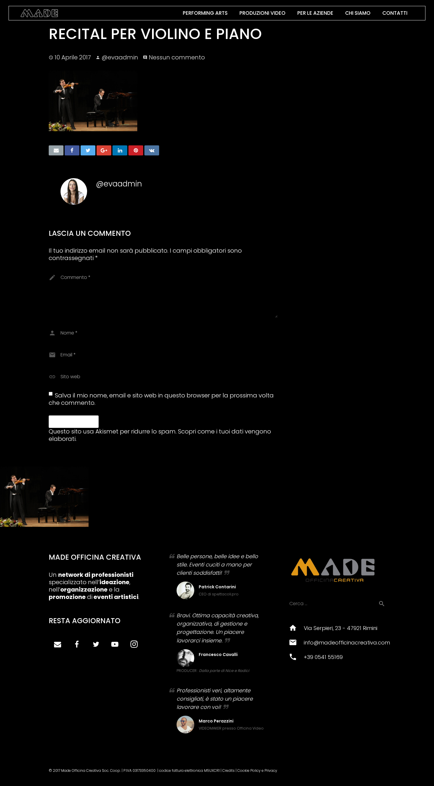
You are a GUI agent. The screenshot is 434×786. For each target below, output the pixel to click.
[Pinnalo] (135, 150)
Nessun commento (177, 57)
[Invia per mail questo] (56, 150)
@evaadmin (120, 57)
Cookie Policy (249, 770)
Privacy (271, 770)
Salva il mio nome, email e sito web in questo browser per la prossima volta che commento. (161, 399)
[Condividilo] (72, 150)
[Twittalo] (88, 150)
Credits (228, 770)
